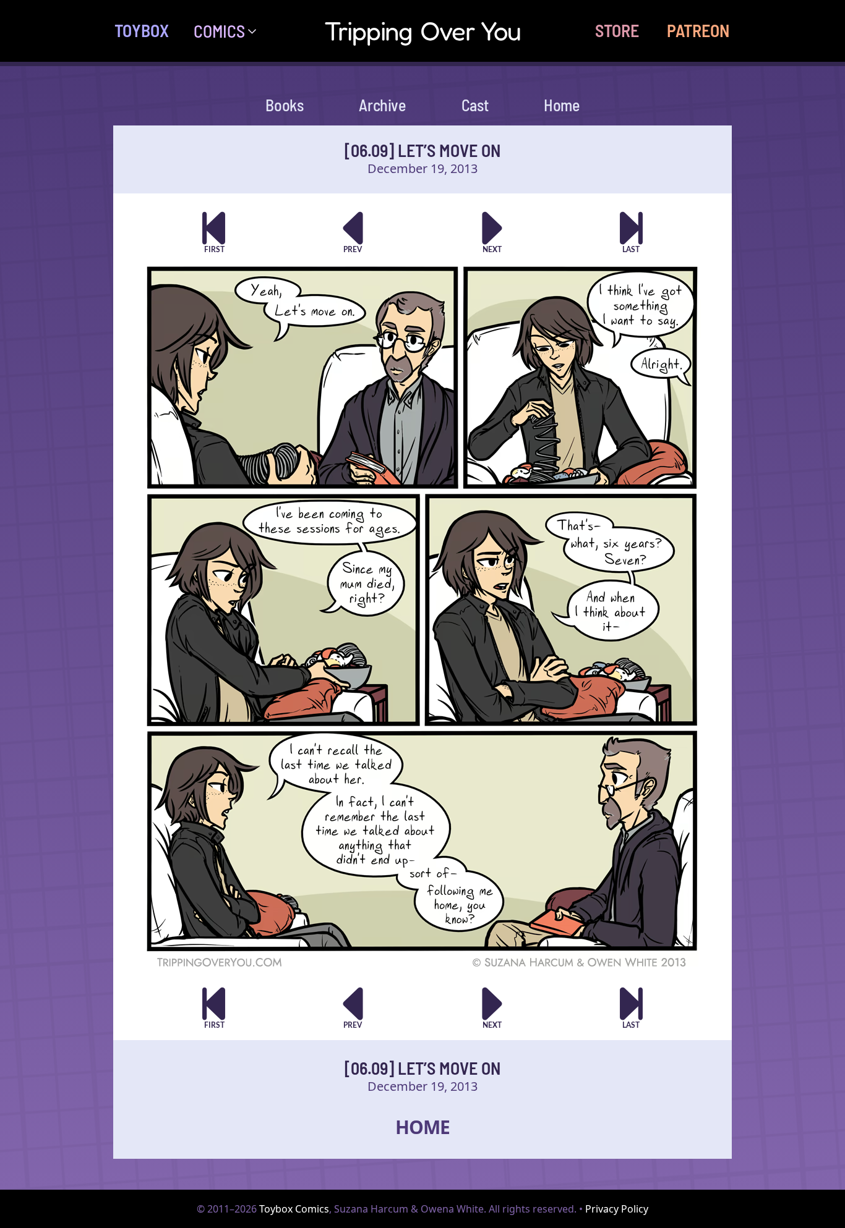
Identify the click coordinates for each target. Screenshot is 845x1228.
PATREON (698, 30)
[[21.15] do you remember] (631, 232)
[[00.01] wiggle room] (213, 232)
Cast (474, 104)
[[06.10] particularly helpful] (492, 232)
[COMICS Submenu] (256, 31)
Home (561, 104)
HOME (422, 1127)
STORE (617, 30)
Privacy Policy (616, 1209)
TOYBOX (141, 30)
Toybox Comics (294, 1209)
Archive (382, 104)
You (422, 30)
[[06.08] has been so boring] (353, 232)
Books (284, 104)
